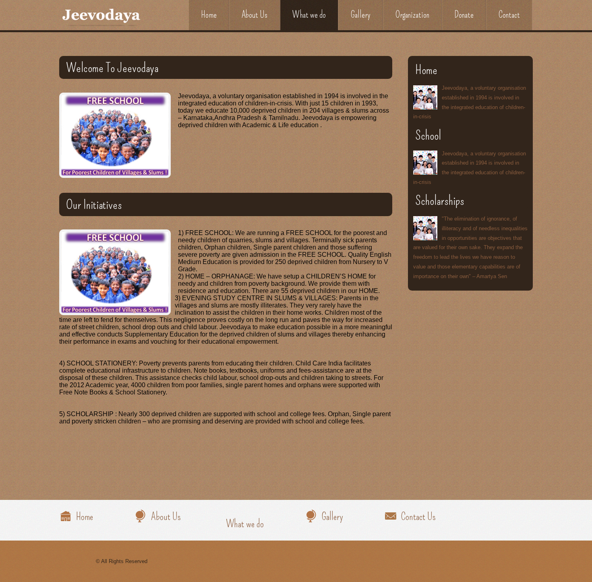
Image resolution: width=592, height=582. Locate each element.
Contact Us (418, 516)
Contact (509, 14)
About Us (254, 14)
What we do (309, 14)
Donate (464, 14)
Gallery (361, 14)
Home (209, 14)
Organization (412, 14)
